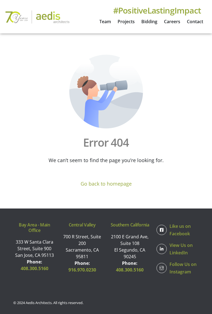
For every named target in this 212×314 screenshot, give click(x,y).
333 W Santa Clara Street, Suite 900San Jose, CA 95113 (34, 248)
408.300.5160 (34, 268)
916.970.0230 (82, 270)
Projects (126, 22)
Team (105, 22)
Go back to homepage (106, 183)
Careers (172, 22)
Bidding (149, 22)
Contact (195, 22)
